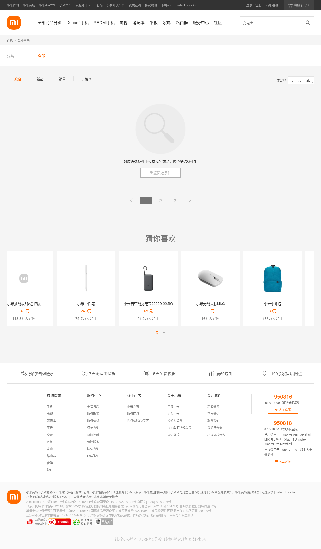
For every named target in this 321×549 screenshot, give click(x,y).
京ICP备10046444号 (79, 501)
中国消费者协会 (81, 497)
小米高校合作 (216, 435)
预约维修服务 (41, 373)
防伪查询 (93, 449)
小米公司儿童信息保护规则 (188, 492)
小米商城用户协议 (247, 492)
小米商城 (29, 5)
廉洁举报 (173, 435)
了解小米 (173, 406)
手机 (50, 406)
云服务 (80, 5)
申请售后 (93, 406)
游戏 (78, 492)
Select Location (186, 5)
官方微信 (213, 413)
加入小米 (173, 413)
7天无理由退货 (102, 373)
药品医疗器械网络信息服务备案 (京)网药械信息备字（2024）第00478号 (130, 506)
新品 (40, 78)
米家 (62, 492)
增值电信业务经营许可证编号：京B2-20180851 (58, 510)
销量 (62, 78)
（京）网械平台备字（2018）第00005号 (53, 506)
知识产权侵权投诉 (96, 515)
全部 (41, 55)
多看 (70, 492)
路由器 (51, 456)
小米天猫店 (134, 492)
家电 (50, 449)
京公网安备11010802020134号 (115, 501)
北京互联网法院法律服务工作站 (47, 497)
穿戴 (50, 435)
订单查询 (93, 427)
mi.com (34, 501)
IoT (91, 5)
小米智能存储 (101, 492)
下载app (166, 6)
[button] (157, 332)
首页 (10, 40)
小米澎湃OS (47, 5)
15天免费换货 (163, 373)
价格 (86, 78)
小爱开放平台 (116, 5)
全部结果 (24, 40)
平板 (50, 427)
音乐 (87, 492)
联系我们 (213, 420)
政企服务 (118, 492)
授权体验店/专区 (138, 420)
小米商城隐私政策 (221, 492)
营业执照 (185, 506)
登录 (249, 5)
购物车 (302, 5)
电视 (50, 413)
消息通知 (272, 5)
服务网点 (133, 413)
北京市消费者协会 (106, 497)
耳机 (50, 442)
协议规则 (151, 5)
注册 (258, 5)
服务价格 (93, 420)
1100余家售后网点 (285, 373)
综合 (17, 78)
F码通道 (92, 456)
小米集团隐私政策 (156, 492)
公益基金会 (214, 427)
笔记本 (51, 420)
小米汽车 (65, 5)
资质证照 (135, 5)
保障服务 (93, 442)
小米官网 (13, 5)
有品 (100, 5)
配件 (50, 470)
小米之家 (133, 406)
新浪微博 (213, 406)
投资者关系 (174, 420)
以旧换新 (93, 435)
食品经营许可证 (162, 510)
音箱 (50, 463)
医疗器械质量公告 (204, 506)
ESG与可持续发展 (179, 427)
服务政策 (93, 413)
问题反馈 (267, 492)
